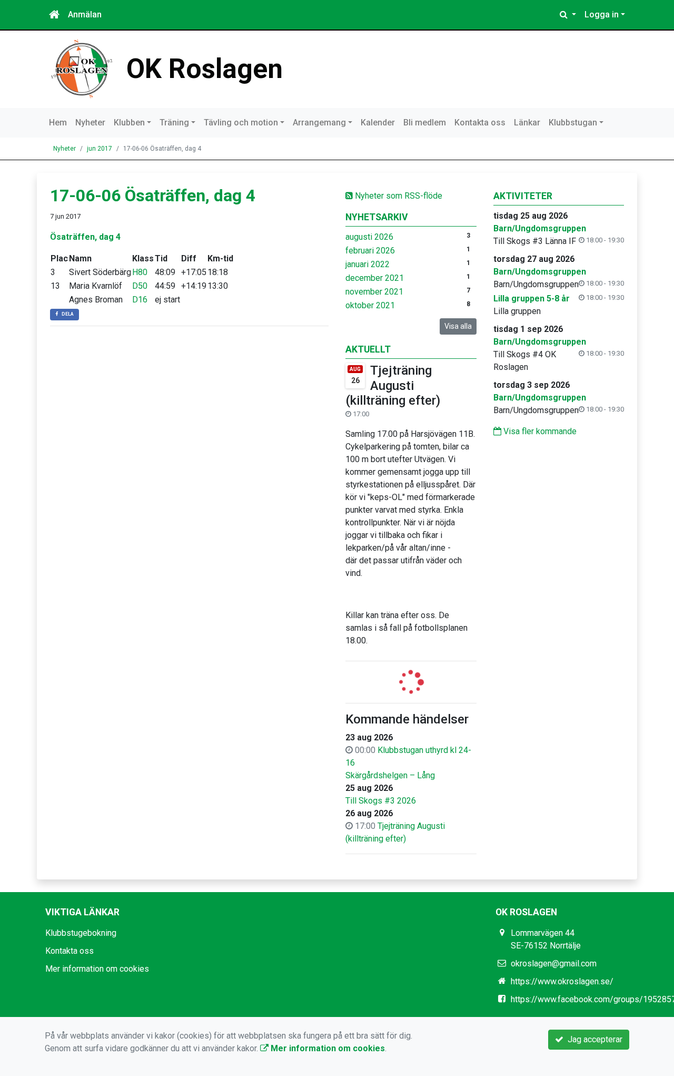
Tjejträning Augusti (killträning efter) (392, 385)
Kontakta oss (480, 123)
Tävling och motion (241, 123)
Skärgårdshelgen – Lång (390, 775)
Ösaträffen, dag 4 (85, 237)
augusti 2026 (369, 237)
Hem (58, 123)
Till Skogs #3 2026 (380, 801)
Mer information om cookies (97, 969)
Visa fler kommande (539, 431)
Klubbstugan (573, 123)
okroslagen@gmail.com (554, 963)
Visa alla (458, 326)
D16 (139, 300)
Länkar (527, 123)
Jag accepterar (592, 1039)
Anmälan (85, 14)
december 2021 (374, 278)
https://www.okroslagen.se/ (562, 981)
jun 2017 (99, 148)
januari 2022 (367, 264)
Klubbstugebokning (80, 933)
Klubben (129, 123)
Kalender (378, 123)
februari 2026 (370, 251)
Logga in (601, 14)
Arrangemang (319, 123)
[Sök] (568, 14)
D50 (139, 286)
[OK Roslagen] (81, 68)
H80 (139, 272)
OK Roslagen (204, 69)
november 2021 (374, 292)
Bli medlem (424, 123)
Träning (174, 123)
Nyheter (90, 123)
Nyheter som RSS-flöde (397, 196)
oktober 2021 (370, 305)
